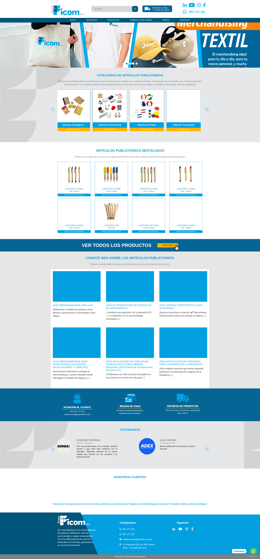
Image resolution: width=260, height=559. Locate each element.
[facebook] (192, 529)
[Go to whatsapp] (253, 551)
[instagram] (186, 529)
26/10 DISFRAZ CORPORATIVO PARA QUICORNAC (180, 307)
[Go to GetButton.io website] (253, 556)
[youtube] (180, 529)
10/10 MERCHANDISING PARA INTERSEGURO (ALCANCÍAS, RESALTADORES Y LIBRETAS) (70, 364)
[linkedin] (173, 529)
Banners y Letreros (189, 125)
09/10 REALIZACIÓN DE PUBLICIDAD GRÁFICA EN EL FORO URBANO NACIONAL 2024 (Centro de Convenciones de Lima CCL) (129, 366)
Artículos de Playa (115, 125)
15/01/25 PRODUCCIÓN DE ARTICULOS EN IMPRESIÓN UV (128, 307)
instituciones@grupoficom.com (137, 539)
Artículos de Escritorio (78, 125)
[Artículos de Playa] (115, 105)
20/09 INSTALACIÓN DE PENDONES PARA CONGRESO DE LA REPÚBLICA (181, 363)
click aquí (167, 245)
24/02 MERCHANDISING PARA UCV (73, 305)
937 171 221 (197, 12)
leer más (76, 286)
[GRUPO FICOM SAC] (68, 10)
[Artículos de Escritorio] (78, 105)
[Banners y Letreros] (189, 105)
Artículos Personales (152, 125)
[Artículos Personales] (152, 105)
